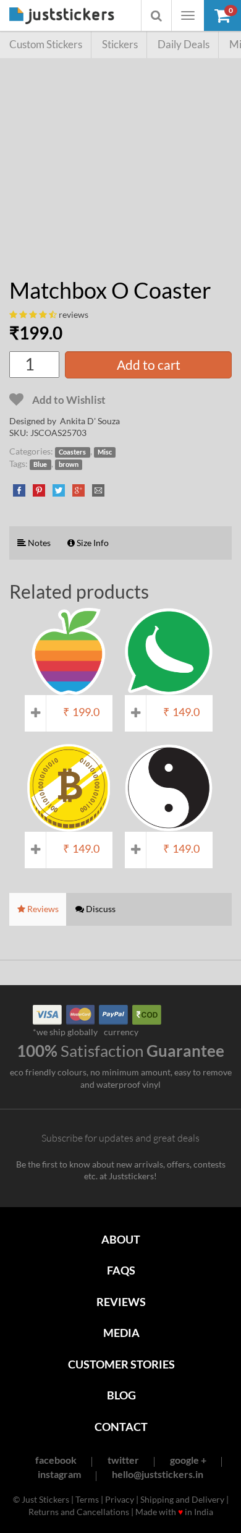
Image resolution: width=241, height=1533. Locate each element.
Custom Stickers (45, 44)
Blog (121, 1395)
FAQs (121, 1270)
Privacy (119, 1499)
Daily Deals (183, 44)
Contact (121, 1426)
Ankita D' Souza (90, 421)
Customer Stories (121, 1364)
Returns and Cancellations (78, 1511)
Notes (38, 542)
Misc (105, 452)
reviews (73, 314)
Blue (40, 464)
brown (68, 464)
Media (121, 1332)
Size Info (92, 542)
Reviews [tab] (42, 908)
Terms (87, 1499)
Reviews (121, 1302)
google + (188, 1460)
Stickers (120, 44)
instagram (59, 1474)
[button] (222, 15)
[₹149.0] (169, 689)
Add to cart (148, 364)
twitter (123, 1460)
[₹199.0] (68, 689)
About (120, 1239)
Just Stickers (61, 16)
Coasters (72, 452)
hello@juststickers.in (157, 1474)
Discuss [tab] (100, 908)
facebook (56, 1460)
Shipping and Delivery (182, 1499)
